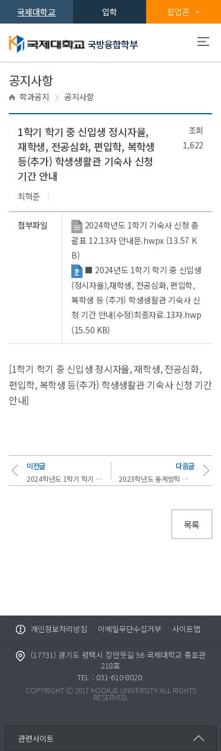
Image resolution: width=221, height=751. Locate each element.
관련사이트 (36, 738)
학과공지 (34, 96)
